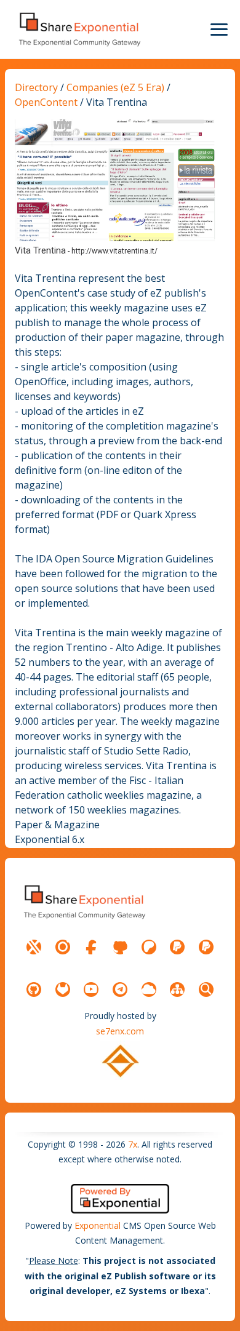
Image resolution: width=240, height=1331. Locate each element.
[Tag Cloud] (149, 989)
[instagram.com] (62, 947)
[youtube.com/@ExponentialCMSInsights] (91, 989)
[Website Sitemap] (177, 989)
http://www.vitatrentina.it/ (114, 251)
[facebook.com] (91, 947)
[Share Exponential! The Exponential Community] (79, 29)
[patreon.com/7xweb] (149, 947)
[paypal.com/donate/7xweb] (206, 947)
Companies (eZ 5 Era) (115, 87)
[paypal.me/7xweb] (177, 947)
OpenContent (47, 102)
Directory (36, 87)
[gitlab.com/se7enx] (62, 989)
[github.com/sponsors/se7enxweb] (120, 947)
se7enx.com (120, 1031)
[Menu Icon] (219, 29)
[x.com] (33, 947)
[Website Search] (206, 989)
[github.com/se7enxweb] (33, 989)
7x (132, 1144)
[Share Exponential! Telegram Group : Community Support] (120, 989)
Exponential (97, 1225)
